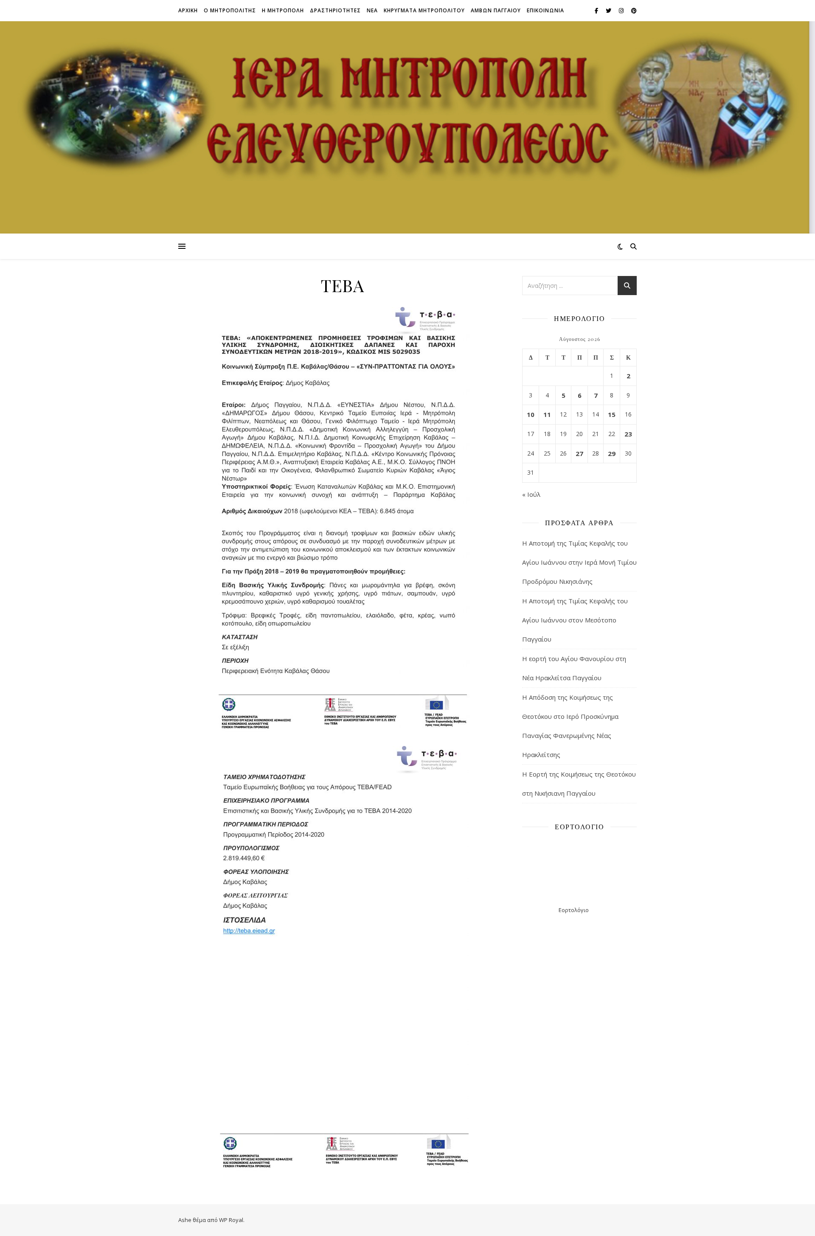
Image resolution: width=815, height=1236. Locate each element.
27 (579, 453)
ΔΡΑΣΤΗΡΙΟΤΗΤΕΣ (335, 10)
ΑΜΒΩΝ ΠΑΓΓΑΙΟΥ (496, 10)
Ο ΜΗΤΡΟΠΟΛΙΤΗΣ (230, 10)
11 (547, 414)
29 (611, 453)
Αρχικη (188, 10)
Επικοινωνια (545, 10)
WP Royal (231, 1220)
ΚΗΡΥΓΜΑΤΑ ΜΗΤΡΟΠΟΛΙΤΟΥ (424, 10)
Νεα (372, 10)
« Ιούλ (531, 494)
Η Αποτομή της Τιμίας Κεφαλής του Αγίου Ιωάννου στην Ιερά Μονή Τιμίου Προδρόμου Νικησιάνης (579, 562)
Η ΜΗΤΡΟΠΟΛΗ (283, 10)
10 (530, 414)
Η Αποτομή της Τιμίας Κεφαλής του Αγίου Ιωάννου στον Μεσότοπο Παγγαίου (575, 620)
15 (611, 414)
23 (628, 434)
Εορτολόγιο (574, 910)
